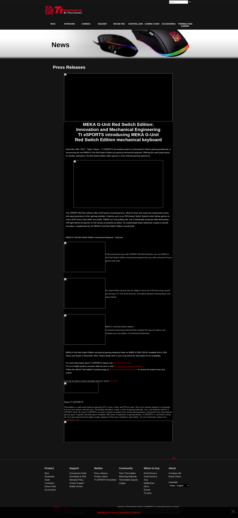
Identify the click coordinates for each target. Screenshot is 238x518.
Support (74, 468)
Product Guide (55, 30)
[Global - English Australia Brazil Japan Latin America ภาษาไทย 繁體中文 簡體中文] (179, 485)
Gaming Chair (152, 24)
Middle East (149, 483)
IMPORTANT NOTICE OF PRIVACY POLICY (119, 512)
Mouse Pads (50, 486)
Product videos (101, 476)
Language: (173, 482)
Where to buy (151, 468)
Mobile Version (76, 486)
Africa (146, 486)
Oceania (147, 493)
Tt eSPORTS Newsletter (105, 480)
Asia (146, 480)
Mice (53, 24)
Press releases (101, 473)
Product (49, 468)
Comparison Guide (77, 473)
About (172, 468)
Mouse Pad (119, 24)
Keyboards (49, 476)
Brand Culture (175, 476)
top (174, 458)
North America (150, 473)
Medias (98, 468)
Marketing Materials (128, 476)
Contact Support (76, 483)
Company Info (175, 473)
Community (126, 468)
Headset (102, 24)
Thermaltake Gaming (185, 25)
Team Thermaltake (127, 473)
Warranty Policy (76, 480)
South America (150, 476)
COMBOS (86, 24)
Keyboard (69, 24)
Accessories (168, 24)
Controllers (135, 24)
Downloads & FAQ (77, 476)
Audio (47, 480)
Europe (147, 490)
